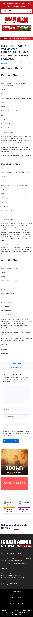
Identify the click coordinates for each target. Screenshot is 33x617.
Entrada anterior (16, 363)
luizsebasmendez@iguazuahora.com (13, 577)
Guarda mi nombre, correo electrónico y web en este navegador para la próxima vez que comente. (16, 433)
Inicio (3, 3)
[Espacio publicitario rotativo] (16, 28)
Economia (16, 6)
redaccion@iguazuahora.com (11, 573)
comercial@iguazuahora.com (11, 575)
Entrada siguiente (16, 367)
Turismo (9, 6)
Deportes (23, 6)
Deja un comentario (7, 62)
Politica (29, 3)
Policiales (22, 3)
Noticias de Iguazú (12, 3)
